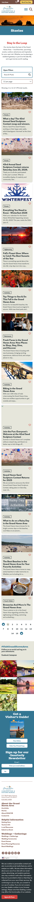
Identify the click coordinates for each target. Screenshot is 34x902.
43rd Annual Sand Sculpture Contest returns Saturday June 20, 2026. (16, 166)
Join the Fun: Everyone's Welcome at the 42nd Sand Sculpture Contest (16, 434)
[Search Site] (30, 9)
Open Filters (8, 70)
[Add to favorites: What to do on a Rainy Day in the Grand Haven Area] (30, 514)
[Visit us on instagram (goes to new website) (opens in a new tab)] (6, 853)
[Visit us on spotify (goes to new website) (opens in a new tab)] (9, 853)
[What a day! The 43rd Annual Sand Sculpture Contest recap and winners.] (17, 100)
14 (12, 633)
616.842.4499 (7, 799)
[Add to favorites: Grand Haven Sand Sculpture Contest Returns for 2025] (30, 468)
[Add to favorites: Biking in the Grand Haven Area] (30, 382)
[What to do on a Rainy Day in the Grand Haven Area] (17, 502)
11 (21, 629)
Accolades (5, 808)
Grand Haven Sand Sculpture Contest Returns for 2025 (16, 477)
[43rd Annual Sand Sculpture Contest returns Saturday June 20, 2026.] (17, 146)
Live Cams (5, 2)
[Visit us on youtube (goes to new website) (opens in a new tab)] (12, 853)
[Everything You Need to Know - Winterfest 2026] (17, 192)
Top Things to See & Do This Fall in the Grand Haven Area (14, 299)
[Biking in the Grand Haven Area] (17, 370)
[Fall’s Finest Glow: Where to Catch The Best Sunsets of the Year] (17, 235)
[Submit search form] (29, 74)
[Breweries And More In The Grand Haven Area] (17, 587)
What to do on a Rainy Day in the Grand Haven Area (16, 522)
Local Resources (7, 827)
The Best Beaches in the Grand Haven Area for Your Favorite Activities (16, 563)
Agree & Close (9, 897)
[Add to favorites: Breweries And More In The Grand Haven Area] (30, 598)
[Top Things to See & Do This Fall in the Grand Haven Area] (17, 278)
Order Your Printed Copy (17, 746)
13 (30, 629)
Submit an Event (7, 829)
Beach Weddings (7, 846)
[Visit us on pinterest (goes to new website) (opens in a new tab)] (15, 853)
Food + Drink (8, 601)
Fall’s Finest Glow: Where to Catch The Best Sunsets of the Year (16, 255)
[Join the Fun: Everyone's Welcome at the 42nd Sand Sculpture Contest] (17, 413)
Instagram (13, 655)
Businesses (7, 336)
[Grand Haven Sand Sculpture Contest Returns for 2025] (17, 457)
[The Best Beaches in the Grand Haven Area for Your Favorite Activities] (17, 543)
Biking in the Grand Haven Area (12, 390)
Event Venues (6, 841)
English (6, 858)
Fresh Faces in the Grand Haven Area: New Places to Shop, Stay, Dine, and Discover (15, 343)
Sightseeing (8, 249)
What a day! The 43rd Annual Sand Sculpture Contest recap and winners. (16, 121)
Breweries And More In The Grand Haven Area (17, 606)
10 (17, 629)
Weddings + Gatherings (10, 836)
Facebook (5, 655)
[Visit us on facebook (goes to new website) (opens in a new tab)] (3, 853)
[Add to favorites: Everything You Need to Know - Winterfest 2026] (30, 203)
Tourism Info (6, 824)
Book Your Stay (26, 2)
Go (5, 771)
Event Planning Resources (11, 844)
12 (26, 629)
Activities (7, 293)
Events (6, 115)
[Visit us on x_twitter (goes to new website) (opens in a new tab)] (18, 853)
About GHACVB (7, 813)
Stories (4, 810)
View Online (20, 741)
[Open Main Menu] (26, 9)
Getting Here (6, 822)
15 (17, 633)
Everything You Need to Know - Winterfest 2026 (15, 211)
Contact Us (5, 815)
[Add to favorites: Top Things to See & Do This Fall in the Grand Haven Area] (30, 290)
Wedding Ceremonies (9, 838)
